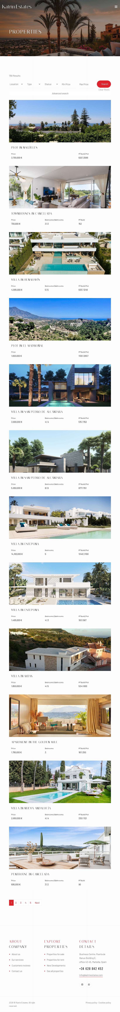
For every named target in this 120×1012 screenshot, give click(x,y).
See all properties (55, 971)
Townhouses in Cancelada (31, 213)
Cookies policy (104, 1002)
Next (37, 902)
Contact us (17, 971)
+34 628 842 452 (91, 968)
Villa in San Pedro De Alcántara (37, 412)
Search (104, 84)
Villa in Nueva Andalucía (31, 808)
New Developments (56, 965)
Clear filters (103, 89)
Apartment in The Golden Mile (34, 742)
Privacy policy (91, 1002)
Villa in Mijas (21, 676)
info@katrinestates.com (91, 975)
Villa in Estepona (25, 544)
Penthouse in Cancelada (30, 874)
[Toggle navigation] (116, 7)
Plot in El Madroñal (27, 345)
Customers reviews (21, 965)
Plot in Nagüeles (24, 147)
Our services (18, 959)
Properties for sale (55, 954)
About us (16, 954)
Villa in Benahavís (25, 279)
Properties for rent (55, 959)
